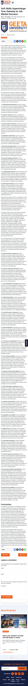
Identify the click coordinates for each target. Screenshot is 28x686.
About (12, 677)
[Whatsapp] (25, 41)
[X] (17, 41)
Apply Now (26, 343)
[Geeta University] (6, 2)
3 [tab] (13, 657)
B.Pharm (23, 679)
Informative (4, 37)
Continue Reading (7, 652)
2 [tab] (11, 657)
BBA (13, 679)
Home (7, 677)
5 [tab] (16, 657)
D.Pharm (13, 681)
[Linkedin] (20, 41)
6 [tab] (18, 657)
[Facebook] (15, 41)
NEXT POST (22, 554)
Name (2, 568)
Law (18, 681)
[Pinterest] (22, 41)
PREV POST (5, 554)
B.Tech (4, 679)
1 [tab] (9, 657)
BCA (9, 679)
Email (2, 574)
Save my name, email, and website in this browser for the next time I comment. (14, 582)
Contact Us (19, 677)
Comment (3, 586)
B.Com (17, 679)
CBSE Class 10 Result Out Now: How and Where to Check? (13, 636)
